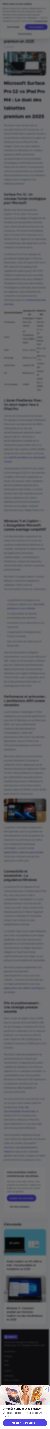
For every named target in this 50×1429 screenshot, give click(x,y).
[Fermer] (45, 1389)
